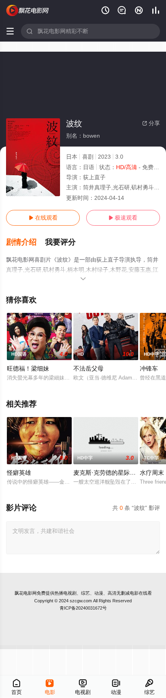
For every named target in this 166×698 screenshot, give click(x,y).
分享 (151, 123)
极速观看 (122, 217)
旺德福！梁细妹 (28, 368)
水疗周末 (152, 472)
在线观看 (43, 217)
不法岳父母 (88, 368)
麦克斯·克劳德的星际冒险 (107, 472)
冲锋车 (149, 368)
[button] (25, 242)
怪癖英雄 (19, 472)
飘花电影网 (26, 593)
